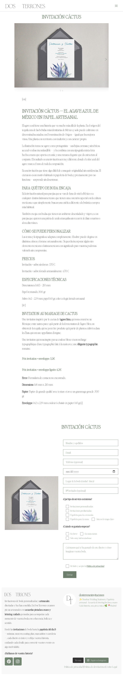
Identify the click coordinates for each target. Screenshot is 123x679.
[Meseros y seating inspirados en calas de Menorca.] (71, 616)
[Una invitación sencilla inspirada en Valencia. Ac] (71, 627)
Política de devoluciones (94, 666)
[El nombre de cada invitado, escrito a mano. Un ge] (109, 627)
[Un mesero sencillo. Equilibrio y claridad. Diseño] (71, 638)
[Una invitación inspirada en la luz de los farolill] (90, 650)
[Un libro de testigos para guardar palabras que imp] (109, 650)
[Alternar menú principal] (116, 5)
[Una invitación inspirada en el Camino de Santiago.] (109, 638)
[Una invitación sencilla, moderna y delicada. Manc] (90, 616)
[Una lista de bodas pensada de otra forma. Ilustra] (71, 650)
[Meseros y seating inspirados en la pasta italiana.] (109, 616)
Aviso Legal (112, 666)
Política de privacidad (73, 666)
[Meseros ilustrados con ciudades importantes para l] (90, 627)
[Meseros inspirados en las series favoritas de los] (90, 638)
